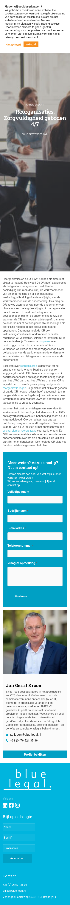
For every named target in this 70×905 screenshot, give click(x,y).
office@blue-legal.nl (14, 890)
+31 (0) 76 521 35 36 (24, 740)
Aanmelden (17, 858)
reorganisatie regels (14, 388)
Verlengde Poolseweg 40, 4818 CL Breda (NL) (29, 896)
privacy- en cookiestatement (21, 37)
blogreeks (45, 341)
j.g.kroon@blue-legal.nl (25, 734)
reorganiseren (28, 366)
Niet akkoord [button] (13, 44)
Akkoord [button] (31, 44)
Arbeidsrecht (35, 104)
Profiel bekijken (35, 754)
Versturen (21, 596)
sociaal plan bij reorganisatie (19, 430)
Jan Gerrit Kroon (23, 685)
